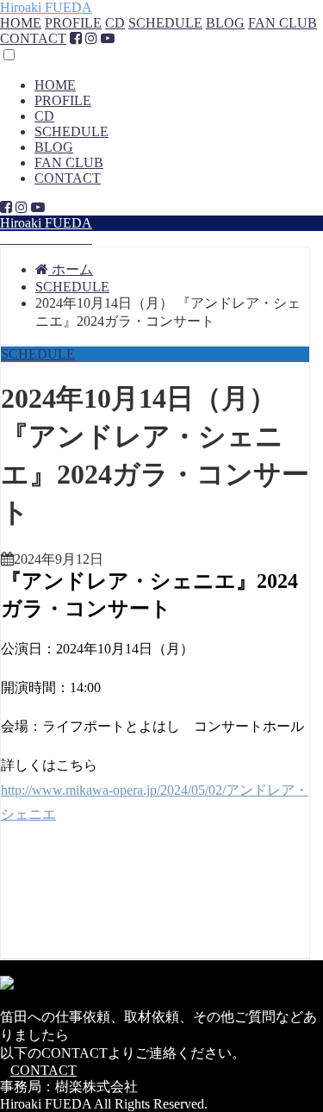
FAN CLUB (282, 23)
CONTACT (33, 38)
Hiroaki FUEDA (46, 7)
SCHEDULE (165, 23)
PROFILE (73, 23)
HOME (20, 23)
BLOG (225, 23)
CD (115, 23)
